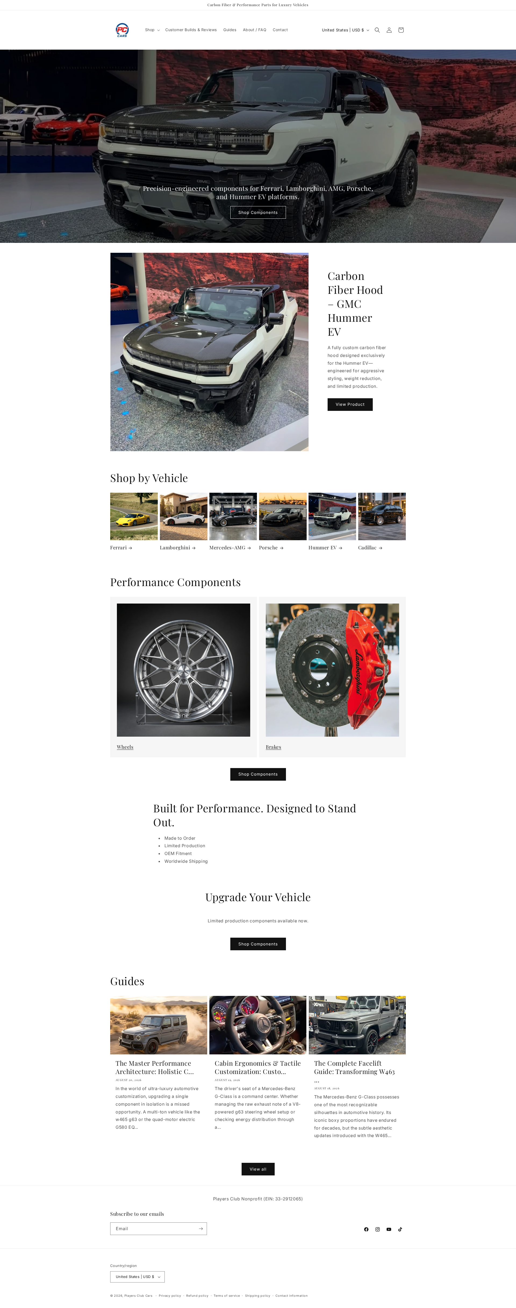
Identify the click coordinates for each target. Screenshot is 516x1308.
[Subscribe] (201, 1228)
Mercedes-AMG (227, 548)
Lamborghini (175, 548)
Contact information (291, 1296)
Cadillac (367, 548)
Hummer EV (322, 548)
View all (258, 1169)
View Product (350, 404)
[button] (152, 29)
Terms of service (227, 1296)
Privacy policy (170, 1296)
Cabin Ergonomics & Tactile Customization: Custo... (258, 1067)
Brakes (273, 747)
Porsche (268, 548)
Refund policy (197, 1296)
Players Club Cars (138, 1296)
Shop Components (258, 212)
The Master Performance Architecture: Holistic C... (155, 1067)
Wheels (125, 747)
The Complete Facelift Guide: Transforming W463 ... (354, 1071)
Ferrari (118, 548)
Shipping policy (257, 1296)
